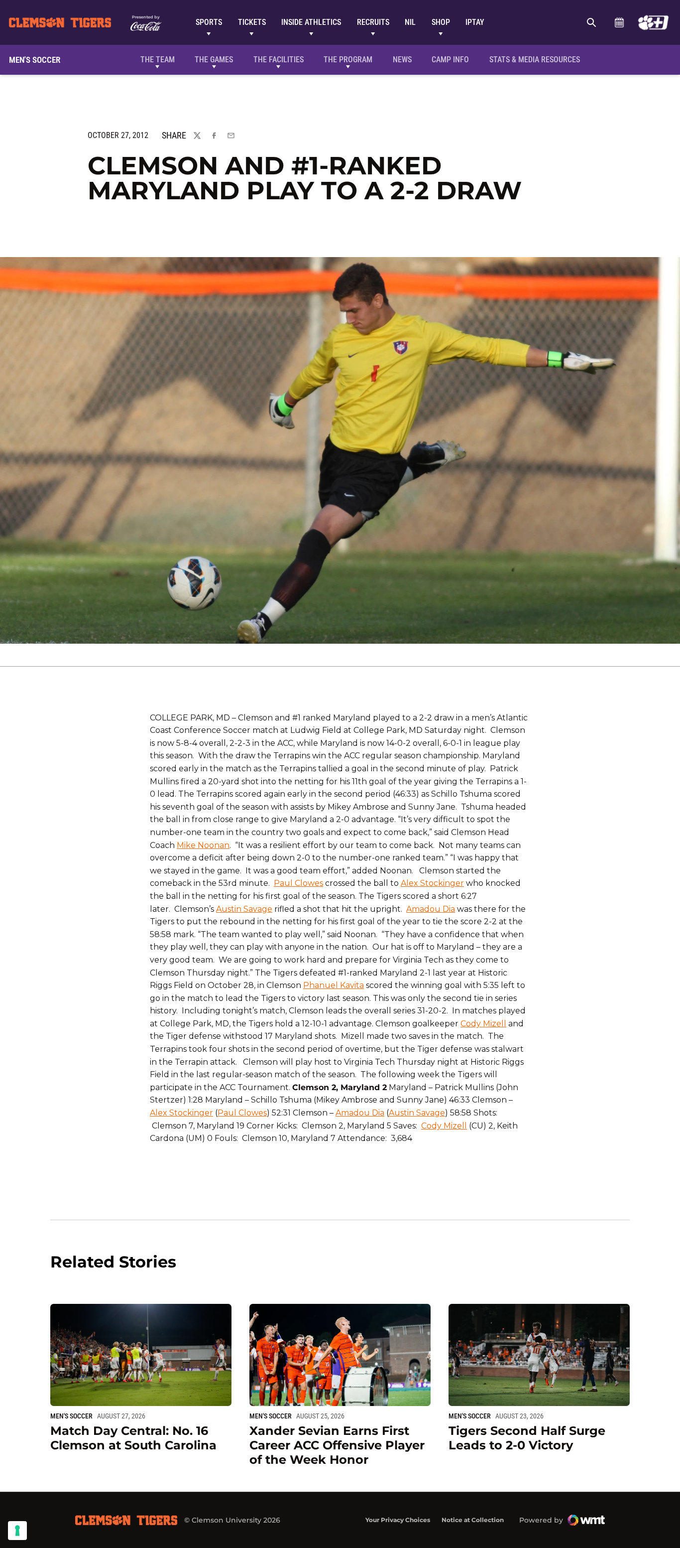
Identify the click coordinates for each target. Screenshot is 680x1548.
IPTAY (474, 22)
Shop (441, 22)
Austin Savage (244, 909)
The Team (157, 59)
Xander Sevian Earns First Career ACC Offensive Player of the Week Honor (337, 1445)
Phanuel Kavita (333, 985)
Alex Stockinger (432, 883)
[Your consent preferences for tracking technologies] (17, 1530)
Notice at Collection (473, 1520)
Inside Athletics (311, 22)
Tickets (252, 22)
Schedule (619, 22)
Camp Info (450, 59)
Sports (209, 22)
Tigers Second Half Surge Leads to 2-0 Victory (527, 1437)
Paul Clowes (298, 883)
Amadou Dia (430, 909)
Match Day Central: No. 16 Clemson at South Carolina (133, 1437)
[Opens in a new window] (653, 22)
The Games (214, 59)
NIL (410, 22)
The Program (348, 59)
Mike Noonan (203, 845)
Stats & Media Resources (534, 59)
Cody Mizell (483, 1023)
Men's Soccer (71, 1416)
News (402, 59)
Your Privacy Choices (397, 1520)
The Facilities (278, 59)
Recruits (373, 22)
